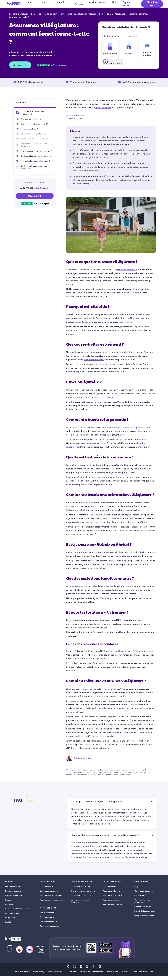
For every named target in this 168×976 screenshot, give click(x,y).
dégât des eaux (103, 107)
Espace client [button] (126, 4)
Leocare (13, 13)
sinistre (111, 397)
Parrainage (10, 904)
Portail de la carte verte (144, 911)
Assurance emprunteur (112, 904)
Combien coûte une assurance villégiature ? (33, 167)
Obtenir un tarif (20, 65)
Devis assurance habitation (83, 891)
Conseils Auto (140, 895)
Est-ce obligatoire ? (29, 129)
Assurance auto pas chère (51, 895)
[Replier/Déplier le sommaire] (55, 103)
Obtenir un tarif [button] (152, 4)
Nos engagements (13, 891)
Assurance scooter (48, 917)
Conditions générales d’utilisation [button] (47, 971)
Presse (8, 900)
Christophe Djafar (85, 758)
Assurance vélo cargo (112, 891)
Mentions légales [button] (22, 971)
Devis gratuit (34, 195)
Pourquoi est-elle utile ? (30, 119)
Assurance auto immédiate (51, 900)
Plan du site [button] (71, 971)
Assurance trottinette (112, 895)
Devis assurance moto (49, 926)
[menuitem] (35, 112)
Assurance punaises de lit (82, 895)
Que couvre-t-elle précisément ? (34, 124)
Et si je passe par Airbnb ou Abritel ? (36, 151)
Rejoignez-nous (12, 913)
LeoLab (8, 922)
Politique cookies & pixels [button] (117, 971)
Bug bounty (10, 917)
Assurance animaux (111, 900)
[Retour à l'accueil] (24, 939)
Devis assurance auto (49, 891)
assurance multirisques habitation (134, 427)
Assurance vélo (109, 886)
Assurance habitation (30, 13)
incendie (80, 322)
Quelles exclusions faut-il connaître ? (36, 156)
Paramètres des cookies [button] (142, 971)
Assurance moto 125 (48, 921)
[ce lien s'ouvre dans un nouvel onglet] (106, 945)
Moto (44, 2)
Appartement (110, 53)
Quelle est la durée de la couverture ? (36, 139)
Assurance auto (46, 886)
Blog (136, 886)
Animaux (79, 4)
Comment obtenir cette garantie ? (35, 134)
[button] (68, 967)
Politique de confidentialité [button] (91, 971)
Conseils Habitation (142, 906)
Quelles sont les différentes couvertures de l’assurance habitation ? (78, 13)
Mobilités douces (96, 2)
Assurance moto (47, 913)
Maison (128, 53)
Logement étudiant (147, 53)
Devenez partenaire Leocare (17, 909)
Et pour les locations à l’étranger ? (35, 161)
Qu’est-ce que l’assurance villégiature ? (32, 112)
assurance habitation (126, 269)
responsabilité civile (94, 359)
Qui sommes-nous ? (13, 886)
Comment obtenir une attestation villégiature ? (35, 145)
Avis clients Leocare (13, 895)
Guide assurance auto (143, 891)
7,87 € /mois (41, 188)
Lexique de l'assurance (144, 915)
